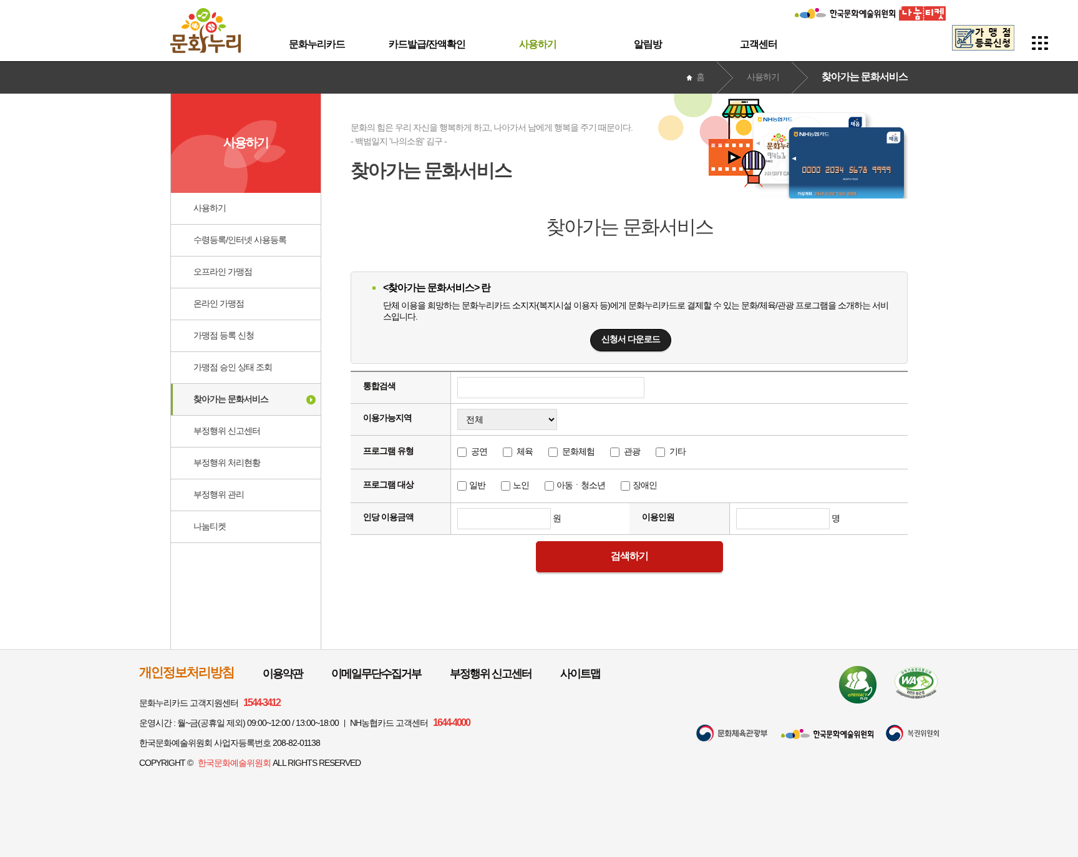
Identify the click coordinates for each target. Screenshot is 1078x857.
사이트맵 (580, 673)
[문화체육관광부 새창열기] (731, 733)
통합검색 (379, 386)
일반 (477, 485)
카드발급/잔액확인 (427, 44)
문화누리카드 (317, 44)
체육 (525, 451)
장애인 (645, 485)
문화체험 (578, 451)
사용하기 (537, 44)
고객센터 (758, 44)
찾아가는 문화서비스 (230, 399)
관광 (632, 451)
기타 (677, 451)
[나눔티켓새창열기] (922, 10)
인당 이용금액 (388, 517)
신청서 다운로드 (630, 339)
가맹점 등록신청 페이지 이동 (983, 38)
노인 (521, 485)
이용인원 (658, 517)
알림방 (648, 44)
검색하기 (629, 556)
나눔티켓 (209, 526)
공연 (479, 451)
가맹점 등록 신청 (223, 335)
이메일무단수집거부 (376, 673)
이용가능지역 (387, 418)
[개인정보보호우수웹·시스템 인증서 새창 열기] (857, 684)
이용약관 (283, 673)
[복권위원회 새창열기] (912, 733)
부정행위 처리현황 (226, 463)
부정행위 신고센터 (226, 431)
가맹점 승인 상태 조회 (232, 367)
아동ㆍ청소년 (580, 485)
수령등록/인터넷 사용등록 (239, 240)
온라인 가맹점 (218, 303)
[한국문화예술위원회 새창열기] (845, 10)
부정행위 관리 (218, 494)
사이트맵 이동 (1040, 43)
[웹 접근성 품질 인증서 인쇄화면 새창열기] (916, 683)
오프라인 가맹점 (222, 272)
